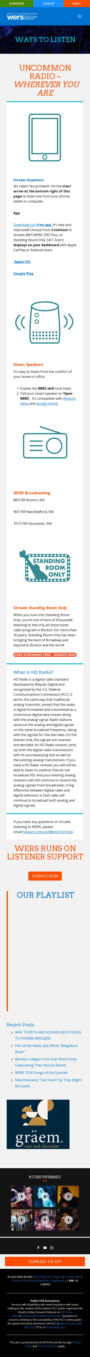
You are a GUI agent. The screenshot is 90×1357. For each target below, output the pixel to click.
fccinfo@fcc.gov (55, 1327)
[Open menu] (79, 16)
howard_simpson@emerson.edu (48, 832)
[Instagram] (51, 1247)
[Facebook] (38, 1247)
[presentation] (21, 1196)
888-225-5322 (68, 1323)
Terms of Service (47, 1346)
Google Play (23, 273)
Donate (77, 3)
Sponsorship (16, 3)
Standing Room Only (47, 607)
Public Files (37, 1280)
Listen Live (48, 3)
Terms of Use (20, 1280)
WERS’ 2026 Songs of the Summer (41, 1072)
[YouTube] (45, 1247)
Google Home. (47, 403)
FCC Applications (56, 1280)
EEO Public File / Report (48, 1277)
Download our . (33, 224)
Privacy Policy (73, 1277)
